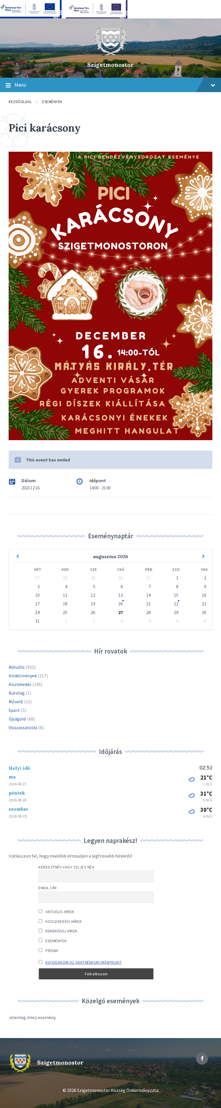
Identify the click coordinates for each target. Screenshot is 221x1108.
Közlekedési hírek (63, 921)
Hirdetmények (23, 676)
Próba (51, 950)
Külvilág (17, 693)
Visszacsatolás (23, 727)
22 (176, 604)
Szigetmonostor (110, 64)
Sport (14, 710)
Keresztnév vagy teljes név (66, 867)
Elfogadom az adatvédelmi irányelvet (83, 962)
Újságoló (17, 719)
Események (52, 101)
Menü (20, 84)
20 (120, 604)
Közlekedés (20, 684)
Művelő (16, 701)
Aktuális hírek (60, 911)
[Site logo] (110, 55)
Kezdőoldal (20, 101)
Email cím (48, 887)
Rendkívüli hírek (61, 931)
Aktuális (17, 667)
